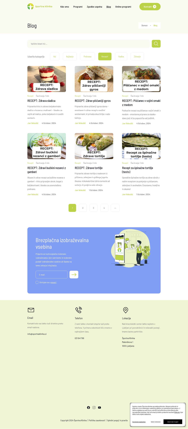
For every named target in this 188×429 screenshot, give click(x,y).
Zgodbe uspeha (94, 6)
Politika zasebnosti (97, 420)
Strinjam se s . (48, 282)
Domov (145, 25)
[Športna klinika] (39, 6)
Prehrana (87, 56)
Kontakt (148, 6)
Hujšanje (69, 56)
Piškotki (177, 412)
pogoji (53, 282)
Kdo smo (64, 6)
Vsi (54, 56)
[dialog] (157, 414)
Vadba (121, 56)
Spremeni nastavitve (138, 422)
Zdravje (137, 56)
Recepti (105, 56)
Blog (109, 6)
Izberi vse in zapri (172, 422)
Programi (77, 6)
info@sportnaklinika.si (37, 334)
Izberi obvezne (155, 422)
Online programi (123, 6)
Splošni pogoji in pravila (117, 420)
